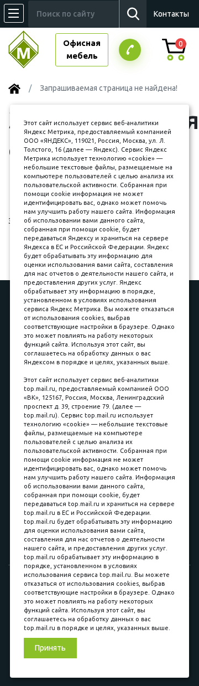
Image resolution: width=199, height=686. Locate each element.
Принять (50, 647)
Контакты (171, 13)
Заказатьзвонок (130, 50)
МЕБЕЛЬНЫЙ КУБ (31, 49)
